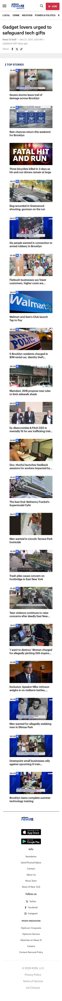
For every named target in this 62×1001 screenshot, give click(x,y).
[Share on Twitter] (17, 49)
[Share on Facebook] (12, 49)
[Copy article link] (21, 49)
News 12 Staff (9, 40)
